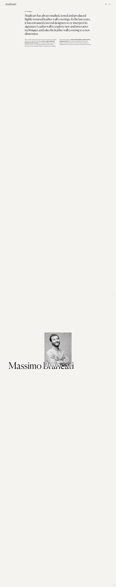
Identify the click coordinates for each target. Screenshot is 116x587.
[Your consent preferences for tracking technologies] (114, 585)
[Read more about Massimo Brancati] (58, 350)
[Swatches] (106, 4)
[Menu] (109, 4)
